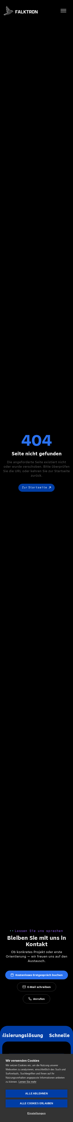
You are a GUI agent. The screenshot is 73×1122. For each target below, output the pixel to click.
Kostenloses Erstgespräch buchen (39, 975)
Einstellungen (36, 1113)
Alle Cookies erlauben (36, 1103)
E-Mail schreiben (39, 987)
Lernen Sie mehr (27, 1081)
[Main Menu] (63, 10)
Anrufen (39, 999)
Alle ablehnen (36, 1093)
